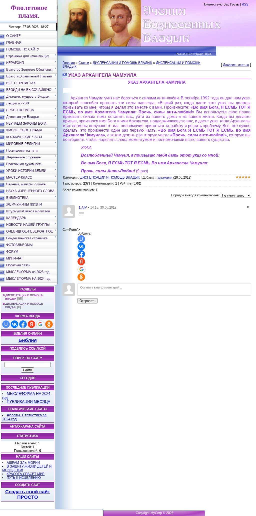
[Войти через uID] (6, 324)
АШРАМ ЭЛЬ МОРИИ (23, 463)
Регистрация (195, 53)
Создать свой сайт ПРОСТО (27, 494)
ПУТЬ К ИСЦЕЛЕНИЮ (24, 478)
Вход (208, 53)
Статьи (83, 63)
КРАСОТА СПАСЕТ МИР (25, 474)
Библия (27, 340)
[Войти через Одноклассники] (49, 324)
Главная (180, 53)
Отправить (88, 301)
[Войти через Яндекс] (31, 324)
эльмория (165, 177)
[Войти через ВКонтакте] (14, 324)
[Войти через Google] (40, 324)
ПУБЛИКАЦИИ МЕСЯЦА (28, 402)
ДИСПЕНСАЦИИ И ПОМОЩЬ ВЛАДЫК (122, 63)
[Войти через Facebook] (23, 324)
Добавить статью (236, 65)
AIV (84, 207)
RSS (245, 4)
